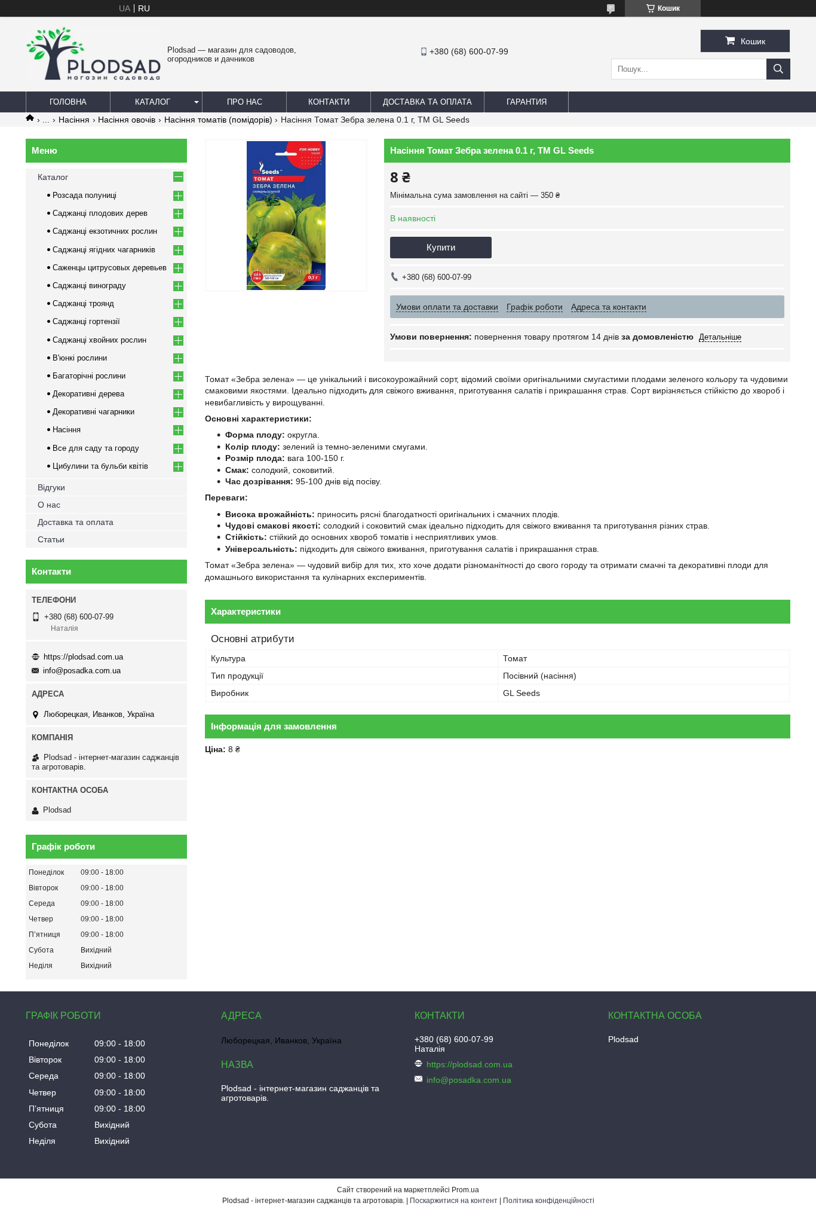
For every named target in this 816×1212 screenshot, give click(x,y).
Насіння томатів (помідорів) (218, 119)
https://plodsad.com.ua (83, 656)
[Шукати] (778, 69)
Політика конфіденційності (548, 1200)
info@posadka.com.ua (82, 670)
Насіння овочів (126, 119)
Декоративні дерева (88, 393)
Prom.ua (465, 1190)
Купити (441, 247)
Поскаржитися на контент (454, 1200)
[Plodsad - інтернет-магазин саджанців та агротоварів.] (93, 77)
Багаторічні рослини (89, 375)
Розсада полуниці (84, 195)
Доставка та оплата (427, 101)
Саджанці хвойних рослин (99, 339)
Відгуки (51, 487)
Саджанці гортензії (86, 321)
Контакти (328, 101)
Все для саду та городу (96, 448)
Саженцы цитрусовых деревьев (110, 267)
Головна (68, 101)
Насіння (74, 119)
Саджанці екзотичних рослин (105, 231)
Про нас (244, 101)
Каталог (152, 101)
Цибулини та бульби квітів (100, 466)
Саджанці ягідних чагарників (104, 249)
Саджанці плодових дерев (100, 213)
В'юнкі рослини (80, 357)
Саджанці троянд (83, 303)
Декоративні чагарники (93, 411)
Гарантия (527, 101)
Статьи (51, 539)
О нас (49, 504)
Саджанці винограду (89, 285)
